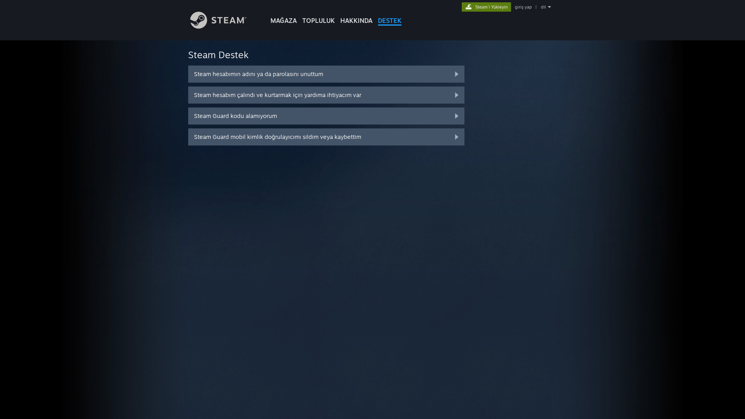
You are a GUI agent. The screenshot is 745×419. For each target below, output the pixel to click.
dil (543, 7)
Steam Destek (218, 55)
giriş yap (523, 7)
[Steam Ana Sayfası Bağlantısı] (218, 26)
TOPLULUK (318, 20)
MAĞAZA (283, 20)
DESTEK (390, 20)
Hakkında (356, 20)
